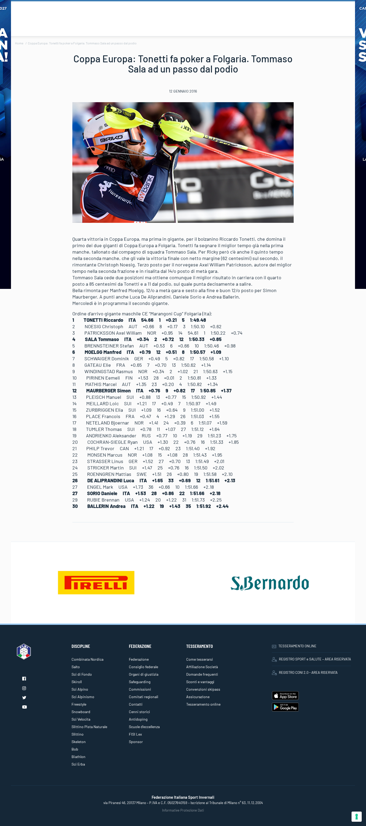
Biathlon (78, 756)
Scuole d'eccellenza (144, 726)
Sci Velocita (81, 719)
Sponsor (136, 741)
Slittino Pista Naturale (89, 726)
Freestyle (79, 704)
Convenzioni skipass (203, 689)
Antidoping (138, 719)
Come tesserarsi (199, 659)
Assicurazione (198, 696)
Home (19, 43)
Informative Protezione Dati (183, 810)
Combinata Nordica (87, 659)
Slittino (78, 734)
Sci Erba (78, 764)
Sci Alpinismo (83, 696)
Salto (76, 666)
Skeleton (79, 741)
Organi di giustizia (143, 674)
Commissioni (140, 689)
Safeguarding (139, 681)
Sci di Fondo (82, 674)
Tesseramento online (203, 704)
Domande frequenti (202, 674)
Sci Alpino (80, 689)
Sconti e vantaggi (200, 681)
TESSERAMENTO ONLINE (297, 646)
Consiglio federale (143, 666)
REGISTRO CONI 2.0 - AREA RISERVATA (308, 672)
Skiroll (77, 681)
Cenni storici (139, 711)
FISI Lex (135, 734)
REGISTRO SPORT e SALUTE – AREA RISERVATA (315, 659)
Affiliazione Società (202, 666)
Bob (75, 749)
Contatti (136, 704)
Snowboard (81, 711)
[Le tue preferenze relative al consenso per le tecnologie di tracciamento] (357, 817)
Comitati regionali (143, 696)
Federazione (139, 659)
